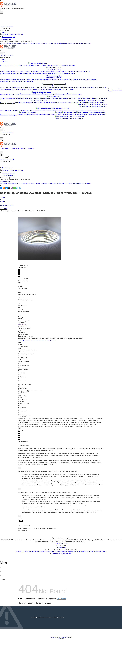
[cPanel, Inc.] (61, 635)
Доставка (53, 340)
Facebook (9, 43)
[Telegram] (20, 188)
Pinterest (77, 43)
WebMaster (61, 599)
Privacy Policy (61, 638)
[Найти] (1, 12)
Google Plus (46, 43)
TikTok (72, 43)
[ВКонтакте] (1, 188)
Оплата (48, 340)
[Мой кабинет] (1, 136)
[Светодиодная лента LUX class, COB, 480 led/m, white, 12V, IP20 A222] (39, 260)
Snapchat (82, 43)
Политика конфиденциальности (62, 553)
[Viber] (12, 188)
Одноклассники (38, 43)
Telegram (25, 43)
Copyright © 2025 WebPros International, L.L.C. (61, 637)
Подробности (22, 324)
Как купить (42, 340)
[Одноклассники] (4, 188)
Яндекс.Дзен (67, 43)
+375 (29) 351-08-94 (6, 26)
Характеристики (23, 340)
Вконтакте (3, 43)
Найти (2, 563)
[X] (9, 188)
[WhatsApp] (14, 188)
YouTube (30, 43)
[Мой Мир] (6, 188)
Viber (51, 43)
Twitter (14, 43)
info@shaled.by (6, 39)
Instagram (19, 43)
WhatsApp (60, 43)
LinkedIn (88, 43)
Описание (31, 340)
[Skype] (17, 188)
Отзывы (37, 340)
